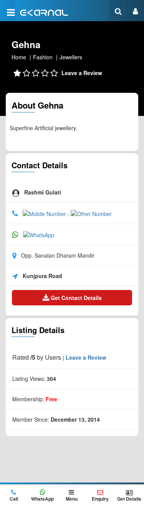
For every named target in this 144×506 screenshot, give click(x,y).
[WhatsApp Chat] (38, 234)
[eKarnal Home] (44, 12)
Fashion (43, 57)
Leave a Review (81, 73)
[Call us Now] (45, 212)
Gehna (26, 44)
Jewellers (71, 57)
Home (19, 57)
